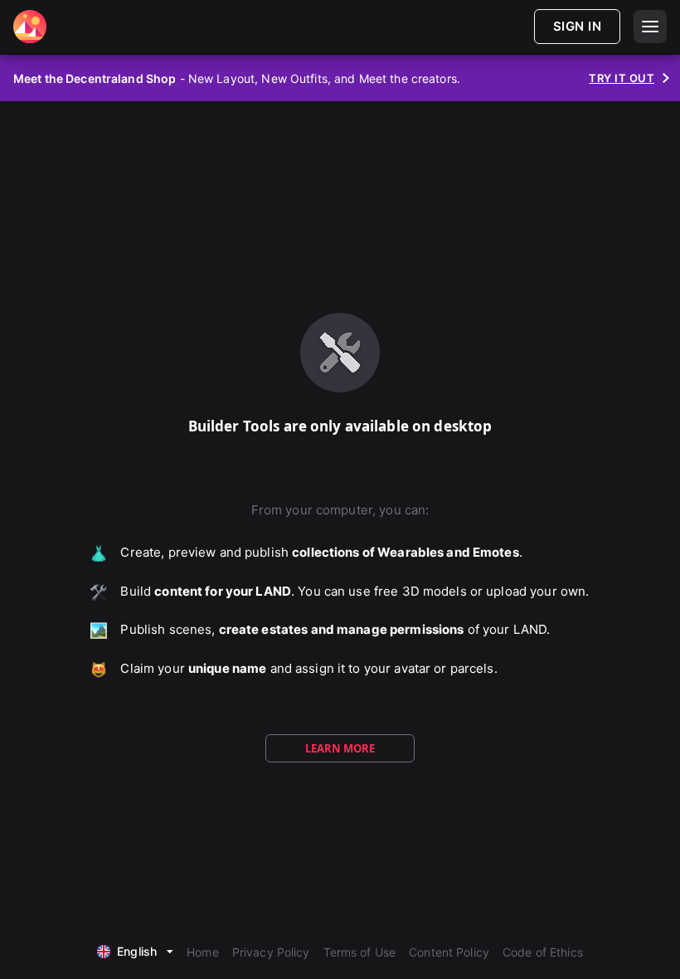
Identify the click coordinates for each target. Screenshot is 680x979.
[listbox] (135, 949)
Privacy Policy (271, 952)
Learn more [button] (340, 748)
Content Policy (449, 952)
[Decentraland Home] (29, 26)
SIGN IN (577, 26)
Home (203, 952)
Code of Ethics (543, 952)
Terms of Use (359, 952)
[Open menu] (650, 26)
